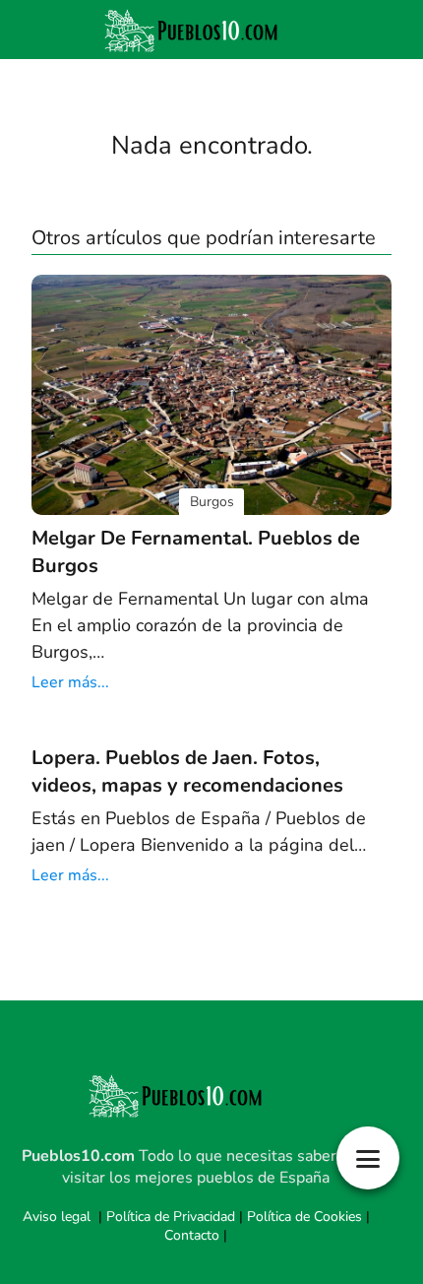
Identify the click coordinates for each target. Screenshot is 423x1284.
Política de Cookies (304, 1216)
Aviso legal (57, 1216)
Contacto (191, 1235)
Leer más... (70, 682)
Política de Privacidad (170, 1216)
